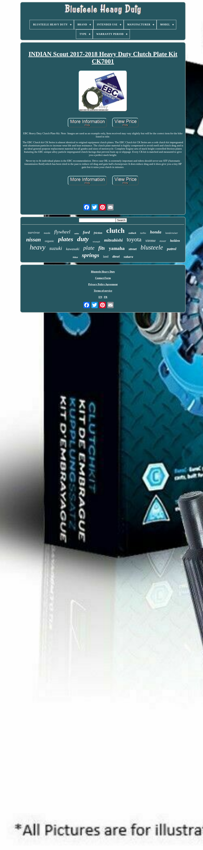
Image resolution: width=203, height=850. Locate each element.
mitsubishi (113, 240)
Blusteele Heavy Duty (103, 271)
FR (105, 296)
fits (101, 248)
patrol (171, 249)
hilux (75, 257)
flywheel (62, 231)
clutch (115, 230)
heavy (37, 247)
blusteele (152, 247)
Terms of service (103, 290)
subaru (128, 256)
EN (100, 296)
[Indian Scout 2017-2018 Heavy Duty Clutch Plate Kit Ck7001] (103, 91)
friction (98, 232)
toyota (134, 239)
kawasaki (72, 249)
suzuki (55, 248)
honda (155, 232)
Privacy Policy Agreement (103, 284)
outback (132, 233)
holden (175, 241)
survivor (34, 232)
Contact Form (103, 277)
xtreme (150, 240)
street (133, 249)
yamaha (117, 248)
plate (88, 248)
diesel (116, 256)
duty (83, 239)
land (105, 256)
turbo (143, 232)
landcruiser (171, 232)
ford (86, 232)
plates (65, 239)
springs (90, 255)
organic (49, 241)
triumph (96, 241)
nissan (33, 240)
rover (163, 241)
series (76, 233)
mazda (47, 233)
